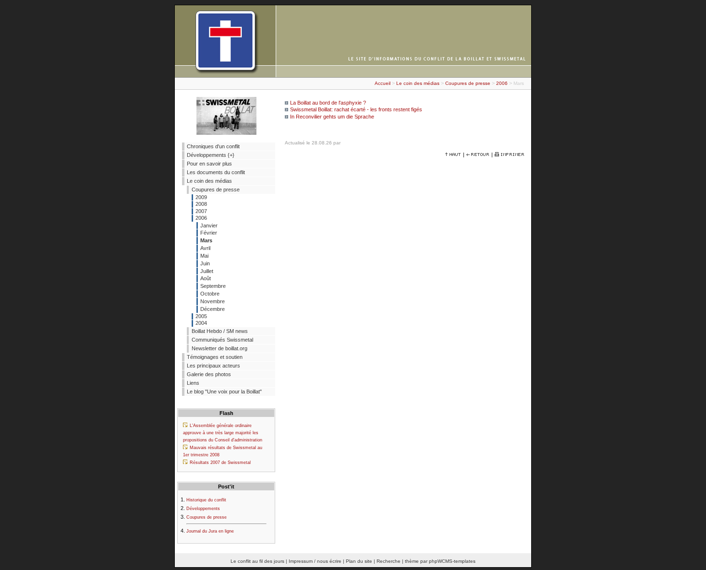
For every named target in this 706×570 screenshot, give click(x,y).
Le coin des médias (417, 83)
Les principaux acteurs (213, 365)
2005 (201, 316)
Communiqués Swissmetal (222, 340)
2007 (201, 211)
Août (205, 278)
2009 (201, 197)
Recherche (389, 561)
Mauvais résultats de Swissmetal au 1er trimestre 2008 (222, 451)
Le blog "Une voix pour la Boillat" (224, 391)
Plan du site (359, 561)
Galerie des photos (209, 374)
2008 (201, 204)
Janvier (209, 225)
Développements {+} (210, 155)
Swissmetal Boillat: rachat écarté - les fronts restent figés (356, 109)
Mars (206, 240)
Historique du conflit (206, 500)
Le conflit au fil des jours (257, 561)
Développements (203, 508)
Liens (193, 383)
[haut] (453, 154)
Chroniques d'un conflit (213, 146)
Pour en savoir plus (209, 163)
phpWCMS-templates (452, 561)
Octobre (209, 294)
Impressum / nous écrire (315, 561)
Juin (205, 263)
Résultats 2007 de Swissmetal (220, 462)
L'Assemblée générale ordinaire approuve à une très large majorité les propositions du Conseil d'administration (222, 432)
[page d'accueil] (353, 75)
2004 (201, 323)
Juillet (206, 271)
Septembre (213, 286)
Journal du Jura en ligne (210, 531)
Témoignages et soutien (215, 357)
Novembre (212, 301)
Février (208, 233)
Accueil (382, 83)
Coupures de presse (467, 83)
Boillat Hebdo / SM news (220, 331)
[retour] (478, 154)
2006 (502, 83)
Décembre (212, 309)
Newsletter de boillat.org (219, 348)
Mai (204, 256)
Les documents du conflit (216, 172)
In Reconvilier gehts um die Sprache (332, 116)
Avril (205, 248)
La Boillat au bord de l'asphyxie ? (328, 103)
